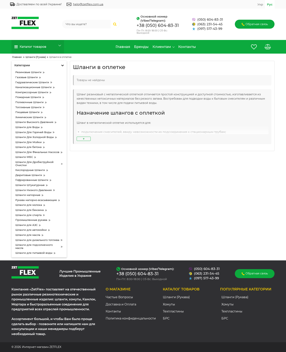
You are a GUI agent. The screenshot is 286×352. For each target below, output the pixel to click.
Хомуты (169, 304)
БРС (166, 318)
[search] (115, 24)
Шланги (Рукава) (176, 297)
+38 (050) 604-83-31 (158, 25)
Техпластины (173, 311)
